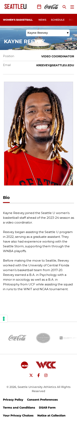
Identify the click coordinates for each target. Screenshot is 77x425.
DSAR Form (47, 407)
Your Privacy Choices (18, 415)
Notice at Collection (51, 415)
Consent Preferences (42, 399)
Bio (6, 197)
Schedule (58, 19)
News (42, 19)
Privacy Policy (13, 399)
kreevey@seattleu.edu (55, 65)
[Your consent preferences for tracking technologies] (4, 318)
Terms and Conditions (19, 407)
